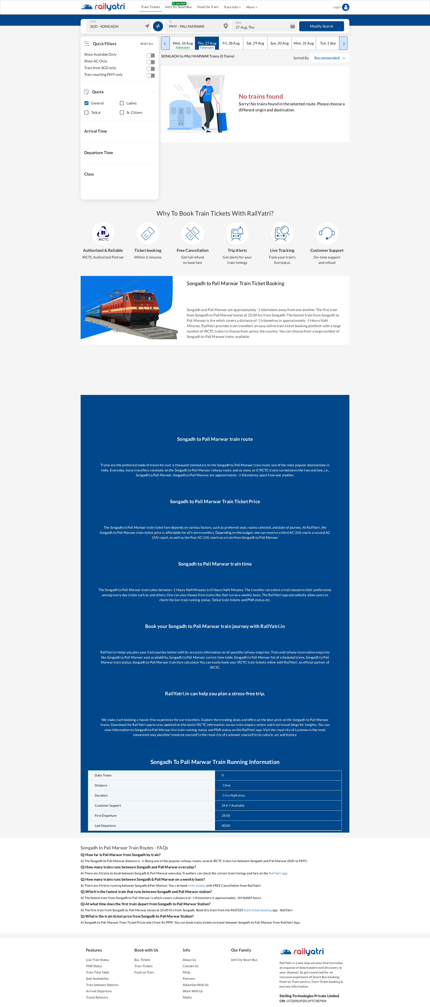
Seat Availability (97, 978)
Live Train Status (97, 960)
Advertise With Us (196, 985)
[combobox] (119, 26)
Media (187, 997)
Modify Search (321, 26)
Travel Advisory (97, 997)
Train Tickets (150, 7)
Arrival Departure (99, 991)
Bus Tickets (142, 960)
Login (337, 7)
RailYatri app (278, 873)
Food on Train (144, 972)
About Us (189, 960)
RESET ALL (146, 43)
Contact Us (190, 966)
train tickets (196, 885)
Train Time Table (97, 972)
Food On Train (207, 7)
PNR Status (94, 966)
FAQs (187, 972)
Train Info (231, 7)
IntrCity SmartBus (178, 7)
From (93, 21)
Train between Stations (102, 985)
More (250, 7)
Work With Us (193, 991)
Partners (189, 978)
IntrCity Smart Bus (244, 960)
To (170, 21)
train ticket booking (258, 910)
